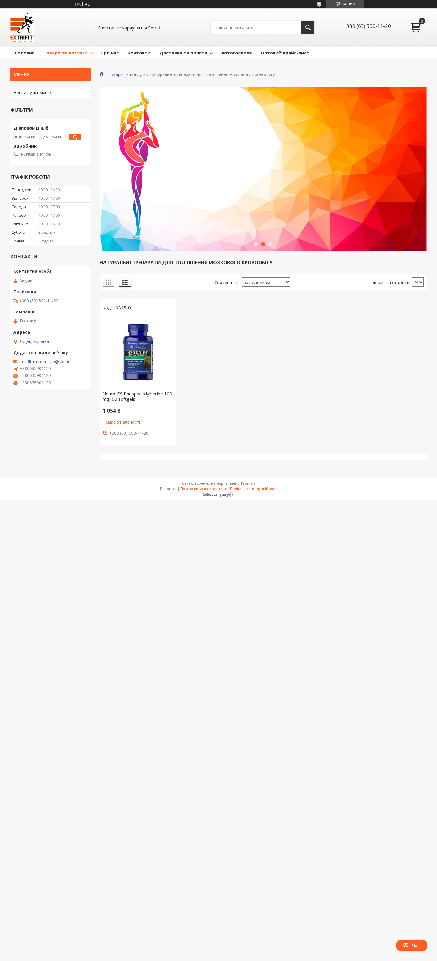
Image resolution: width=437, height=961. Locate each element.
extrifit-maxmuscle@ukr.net (45, 361)
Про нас (109, 53)
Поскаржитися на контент (203, 488)
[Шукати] (307, 27)
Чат (416, 945)
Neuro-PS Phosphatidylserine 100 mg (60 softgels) (137, 396)
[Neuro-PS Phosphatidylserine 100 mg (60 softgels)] (138, 352)
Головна (24, 53)
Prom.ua (248, 483)
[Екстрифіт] (22, 27)
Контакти (139, 53)
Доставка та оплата (183, 53)
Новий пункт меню (32, 92)
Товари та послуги (65, 53)
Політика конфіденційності (253, 488)
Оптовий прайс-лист (285, 53)
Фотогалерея (236, 53)
